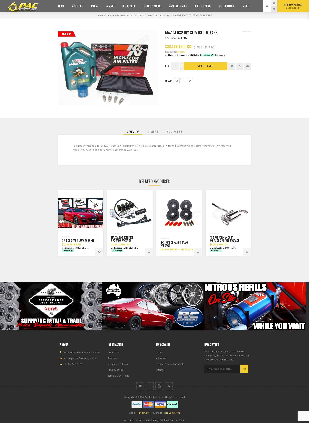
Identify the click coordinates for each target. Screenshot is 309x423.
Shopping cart (292, 6)
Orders (160, 352)
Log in (276, 3)
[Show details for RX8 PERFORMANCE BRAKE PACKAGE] (179, 213)
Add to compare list (239, 66)
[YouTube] (159, 386)
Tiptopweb (143, 412)
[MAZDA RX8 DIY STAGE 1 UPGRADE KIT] (80, 213)
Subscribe (244, 369)
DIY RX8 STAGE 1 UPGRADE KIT (78, 240)
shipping (181, 51)
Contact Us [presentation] (175, 131)
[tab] (132, 132)
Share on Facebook (183, 81)
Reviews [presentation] (153, 131)
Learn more (220, 55)
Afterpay (113, 358)
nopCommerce (172, 412)
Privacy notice (116, 369)
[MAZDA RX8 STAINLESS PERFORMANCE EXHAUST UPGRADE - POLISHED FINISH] (228, 213)
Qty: (167, 66)
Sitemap (160, 369)
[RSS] (169, 386)
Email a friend (247, 66)
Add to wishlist (231, 66)
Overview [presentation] (133, 131)
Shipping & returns (118, 364)
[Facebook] (150, 386)
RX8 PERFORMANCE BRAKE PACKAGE (174, 244)
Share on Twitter (177, 81)
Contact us (114, 352)
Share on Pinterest (190, 81)
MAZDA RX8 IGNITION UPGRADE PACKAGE (122, 239)
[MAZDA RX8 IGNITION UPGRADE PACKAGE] (130, 213)
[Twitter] (140, 386)
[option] (51, 306)
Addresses (161, 358)
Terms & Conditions (118, 375)
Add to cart (205, 66)
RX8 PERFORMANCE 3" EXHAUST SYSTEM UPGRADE (224, 239)
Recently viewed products (170, 364)
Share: (168, 81)
